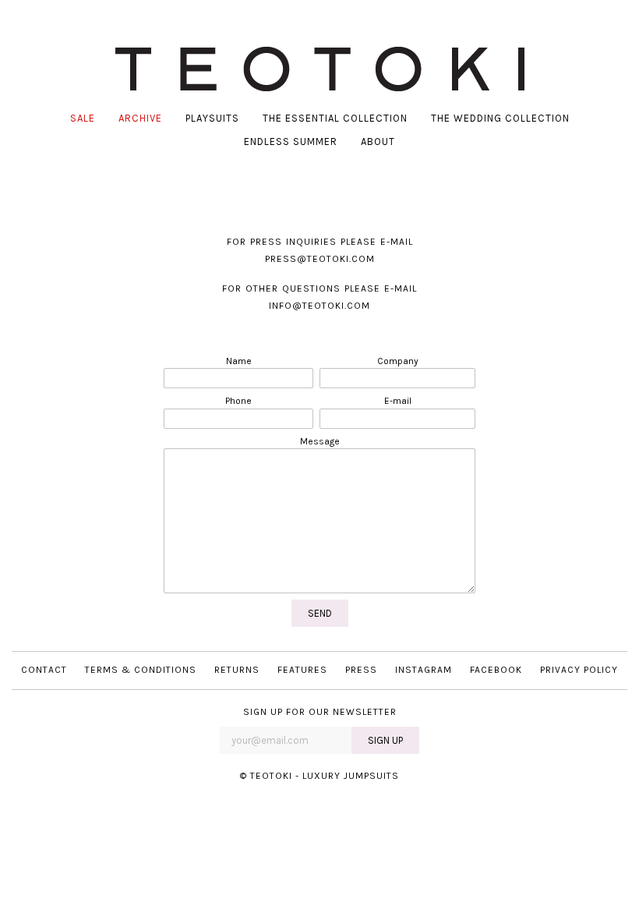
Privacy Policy (579, 669)
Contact (44, 669)
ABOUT (378, 141)
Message (320, 441)
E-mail (397, 400)
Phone (238, 400)
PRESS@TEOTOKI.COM (320, 258)
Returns (236, 669)
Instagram (423, 669)
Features (302, 669)
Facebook (496, 669)
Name (239, 361)
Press (361, 669)
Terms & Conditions (140, 669)
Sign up (385, 740)
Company (397, 361)
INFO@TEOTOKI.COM (319, 305)
